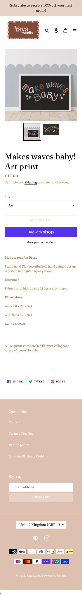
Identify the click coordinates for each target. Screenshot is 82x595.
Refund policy (19, 445)
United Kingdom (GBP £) (39, 525)
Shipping (30, 182)
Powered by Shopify (54, 575)
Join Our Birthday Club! (26, 456)
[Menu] (74, 30)
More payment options (41, 242)
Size (7, 197)
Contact (15, 422)
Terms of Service (21, 433)
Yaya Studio (34, 575)
